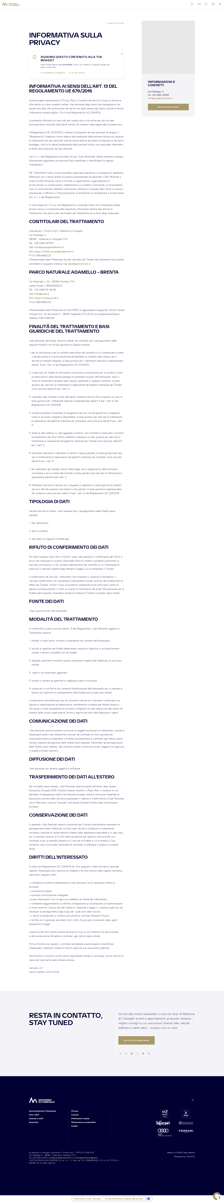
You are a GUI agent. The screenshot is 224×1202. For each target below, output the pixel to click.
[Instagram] (126, 1053)
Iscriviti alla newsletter (136, 1040)
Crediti (74, 1126)
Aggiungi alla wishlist (117, 23)
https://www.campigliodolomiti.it (54, 251)
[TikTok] (143, 1053)
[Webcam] (213, 4)
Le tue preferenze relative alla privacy (124, 1198)
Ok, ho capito (78, 73)
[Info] (192, 4)
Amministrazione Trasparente (42, 1111)
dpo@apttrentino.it (79, 263)
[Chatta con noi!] (217, 1196)
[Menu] (220, 4)
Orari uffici (34, 1115)
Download (33, 1122)
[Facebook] (120, 1053)
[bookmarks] (206, 4)
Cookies (75, 1115)
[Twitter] (137, 1053)
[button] (192, 1100)
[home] (42, 1099)
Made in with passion (181, 1152)
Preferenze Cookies (80, 1118)
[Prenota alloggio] (199, 4)
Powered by (184, 1156)
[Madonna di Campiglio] (11, 4)
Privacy (74, 1111)
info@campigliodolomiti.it (49, 247)
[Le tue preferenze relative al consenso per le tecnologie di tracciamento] (219, 1197)
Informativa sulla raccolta (87, 1198)
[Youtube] (132, 1053)
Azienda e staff (36, 1118)
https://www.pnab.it (46, 297)
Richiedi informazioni (168, 107)
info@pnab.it (41, 293)
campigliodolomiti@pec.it (86, 1158)
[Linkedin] (149, 1053)
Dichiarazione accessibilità (83, 1122)
